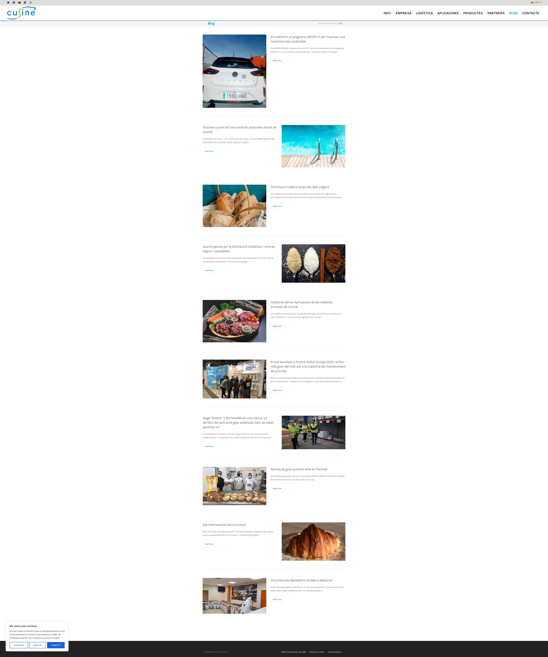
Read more (277, 61)
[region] (37, 636)
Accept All (55, 645)
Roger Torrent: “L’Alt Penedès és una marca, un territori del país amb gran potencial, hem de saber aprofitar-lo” (238, 422)
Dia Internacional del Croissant (224, 525)
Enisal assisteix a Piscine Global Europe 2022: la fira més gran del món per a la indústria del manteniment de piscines (308, 366)
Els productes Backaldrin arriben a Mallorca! (302, 580)
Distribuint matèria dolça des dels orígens (300, 187)
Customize (19, 645)
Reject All (37, 645)
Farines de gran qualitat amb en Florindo (299, 469)
